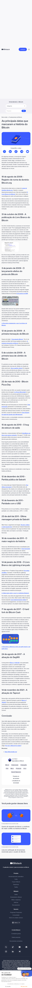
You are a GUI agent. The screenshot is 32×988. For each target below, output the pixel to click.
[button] (16, 106)
